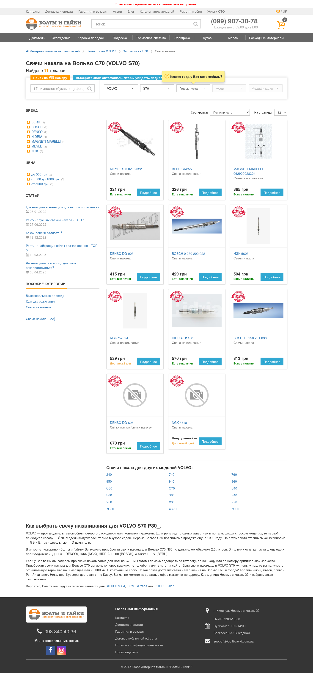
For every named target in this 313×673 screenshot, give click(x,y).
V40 (234, 495)
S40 (234, 488)
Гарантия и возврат (92, 11)
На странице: (263, 112)
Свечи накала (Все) (40, 318)
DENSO (36, 131)
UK (285, 11)
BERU (35, 122)
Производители (126, 652)
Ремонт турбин (191, 11)
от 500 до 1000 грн (45, 179)
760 (234, 474)
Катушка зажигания (40, 301)
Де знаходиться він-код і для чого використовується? (51, 265)
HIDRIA (36, 136)
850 (109, 481)
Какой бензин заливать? (44, 232)
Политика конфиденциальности (139, 645)
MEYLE (36, 146)
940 (171, 481)
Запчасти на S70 (135, 51)
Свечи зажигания (39, 307)
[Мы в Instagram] (61, 650)
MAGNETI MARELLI (45, 141)
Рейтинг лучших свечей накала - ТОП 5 (55, 219)
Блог (130, 11)
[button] (37, 37)
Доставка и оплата (59, 11)
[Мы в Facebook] (50, 650)
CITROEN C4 (115, 586)
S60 (109, 495)
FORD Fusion (164, 586)
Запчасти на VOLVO (101, 51)
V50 (109, 502)
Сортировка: (199, 112)
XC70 (173, 508)
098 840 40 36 (60, 631)
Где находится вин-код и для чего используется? (62, 207)
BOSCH (36, 127)
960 (234, 481)
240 (109, 474)
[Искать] (196, 23)
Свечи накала (126, 171)
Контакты (33, 11)
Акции (117, 11)
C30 (109, 488)
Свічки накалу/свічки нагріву (131, 424)
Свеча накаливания (186, 171)
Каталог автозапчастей (157, 11)
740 (171, 474)
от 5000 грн (39, 183)
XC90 (235, 508)
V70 (234, 502)
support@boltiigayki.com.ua (234, 641)
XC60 (110, 508)
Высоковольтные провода (45, 295)
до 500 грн (38, 174)
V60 (172, 502)
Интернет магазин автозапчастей (54, 51)
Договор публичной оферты (136, 638)
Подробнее (148, 192)
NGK (34, 151)
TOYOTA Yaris (137, 586)
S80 (172, 495)
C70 (172, 488)
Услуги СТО (216, 11)
